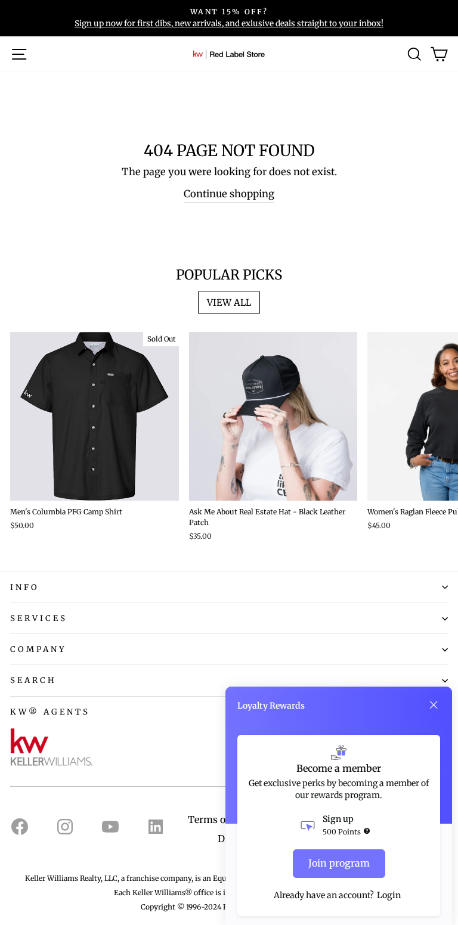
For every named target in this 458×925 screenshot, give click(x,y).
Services (38, 618)
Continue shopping (229, 194)
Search (33, 680)
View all (229, 302)
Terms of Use (218, 819)
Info (24, 587)
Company (38, 649)
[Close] (433, 705)
